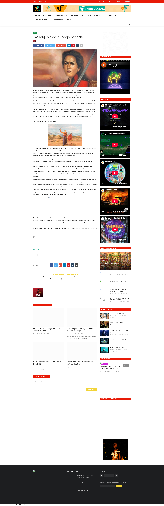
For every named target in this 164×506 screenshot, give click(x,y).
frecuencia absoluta (115, 349)
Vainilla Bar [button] (99, 15)
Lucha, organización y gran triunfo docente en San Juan (80, 330)
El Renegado (104, 363)
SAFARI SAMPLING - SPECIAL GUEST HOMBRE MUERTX (120, 299)
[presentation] (124, 365)
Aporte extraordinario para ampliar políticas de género (80, 363)
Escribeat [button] (73, 15)
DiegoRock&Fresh (115, 315)
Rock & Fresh (104, 260)
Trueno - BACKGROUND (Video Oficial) (119, 331)
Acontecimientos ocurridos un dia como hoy (87, 483)
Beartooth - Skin (71, 277)
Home (37, 15)
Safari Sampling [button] (60, 15)
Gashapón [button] (111, 15)
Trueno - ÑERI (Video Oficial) (118, 314)
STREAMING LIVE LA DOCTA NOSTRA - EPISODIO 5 (118, 290)
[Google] (60, 265)
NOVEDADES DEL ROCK (83, 490)
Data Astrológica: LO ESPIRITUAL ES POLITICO (47, 363)
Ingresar (119, 1)
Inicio (34, 29)
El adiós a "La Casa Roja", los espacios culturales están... (48, 330)
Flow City (112, 325)
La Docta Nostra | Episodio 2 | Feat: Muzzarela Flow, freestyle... (120, 282)
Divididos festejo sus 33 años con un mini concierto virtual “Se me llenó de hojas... (51, 278)
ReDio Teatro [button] (85, 15)
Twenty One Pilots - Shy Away (118, 339)
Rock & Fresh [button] (59, 20)
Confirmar (91, 389)
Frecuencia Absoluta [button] (43, 20)
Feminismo (41, 255)
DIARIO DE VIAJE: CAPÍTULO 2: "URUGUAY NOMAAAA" (112, 367)
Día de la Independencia (52, 255)
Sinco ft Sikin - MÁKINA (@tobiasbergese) (116, 323)
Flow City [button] (46, 15)
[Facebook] (51, 265)
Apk (35, 1)
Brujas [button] (70, 20)
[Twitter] (56, 265)
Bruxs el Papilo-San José (117, 347)
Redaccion (103, 267)
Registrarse (127, 1)
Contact (40, 1)
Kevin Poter (103, 371)
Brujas (38, 29)
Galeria (45, 1)
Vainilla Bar (113, 273)
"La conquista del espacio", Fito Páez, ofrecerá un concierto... (86, 476)
